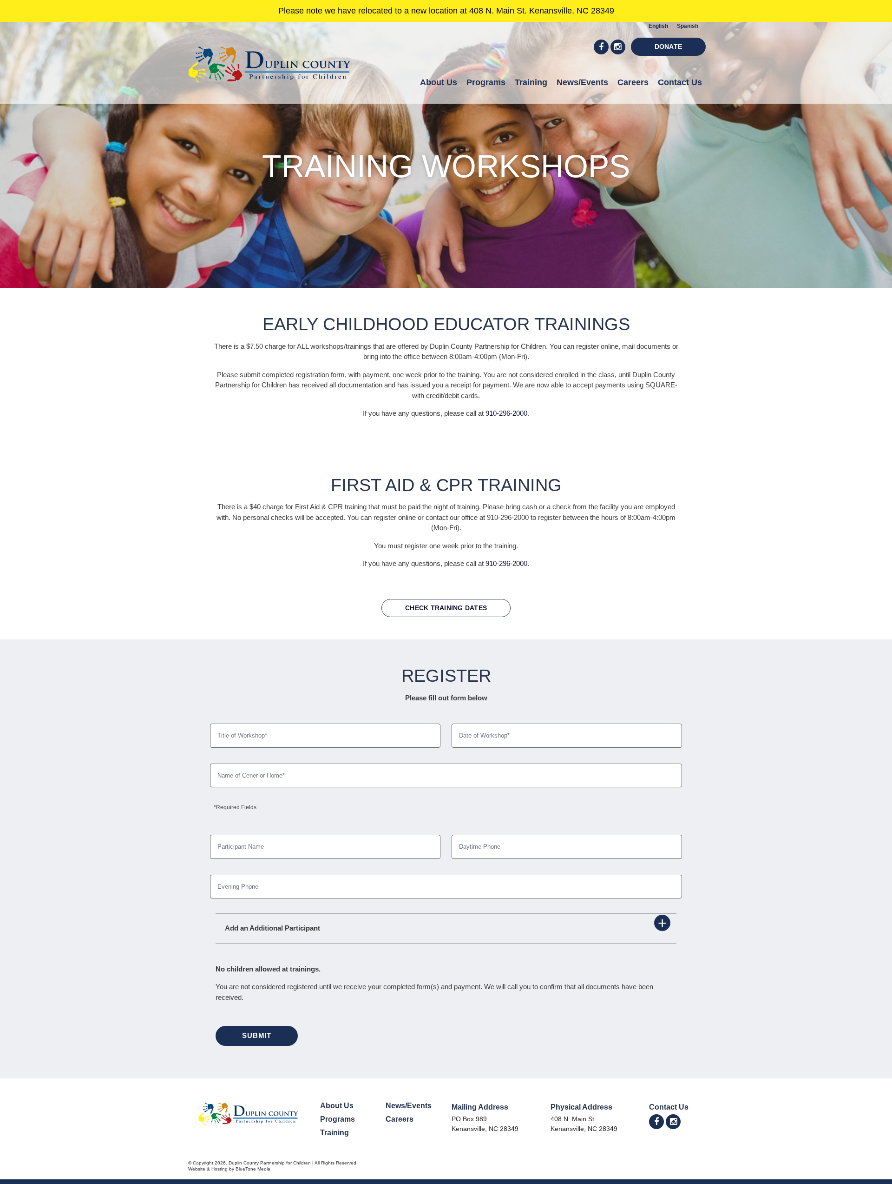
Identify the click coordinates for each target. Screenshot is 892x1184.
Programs (485, 82)
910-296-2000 (506, 413)
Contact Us (680, 82)
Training (531, 82)
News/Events (582, 82)
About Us (438, 82)
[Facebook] (601, 47)
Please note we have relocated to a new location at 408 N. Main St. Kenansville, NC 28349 (446, 10)
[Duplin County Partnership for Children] (269, 57)
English (658, 26)
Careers (633, 82)
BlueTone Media (253, 1168)
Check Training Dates (446, 608)
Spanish (687, 26)
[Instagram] (617, 47)
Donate (668, 46)
